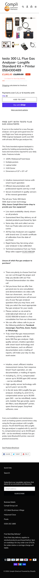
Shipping (5, 85)
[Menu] (36, 6)
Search (7, 473)
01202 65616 (28, 251)
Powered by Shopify (28, 571)
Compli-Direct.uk (15, 571)
